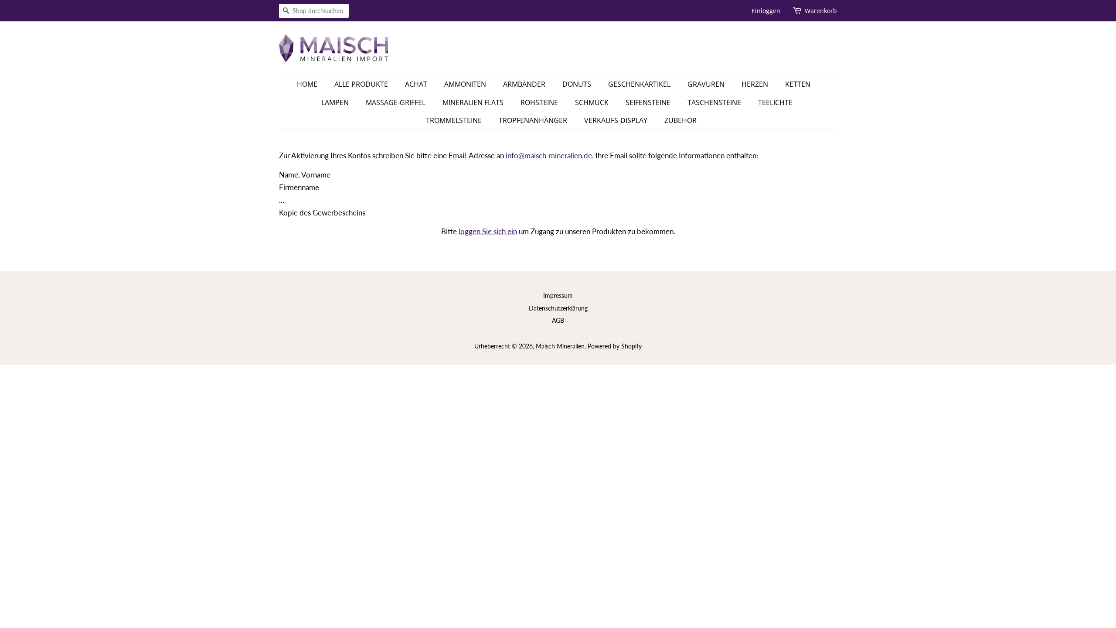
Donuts (576, 84)
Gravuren (706, 84)
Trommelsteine (454, 120)
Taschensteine (714, 102)
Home (307, 84)
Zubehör (680, 120)
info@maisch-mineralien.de (549, 155)
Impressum (558, 295)
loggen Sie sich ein (488, 231)
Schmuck (592, 102)
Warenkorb (821, 11)
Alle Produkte (361, 84)
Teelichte (775, 102)
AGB (558, 320)
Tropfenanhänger (533, 120)
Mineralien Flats (473, 102)
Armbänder (524, 84)
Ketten (797, 84)
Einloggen (766, 11)
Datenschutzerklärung (558, 308)
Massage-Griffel (395, 102)
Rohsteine (539, 102)
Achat (416, 84)
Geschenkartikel (639, 84)
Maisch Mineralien (560, 346)
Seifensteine (648, 102)
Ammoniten (465, 84)
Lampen (335, 102)
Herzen (755, 84)
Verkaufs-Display (615, 120)
